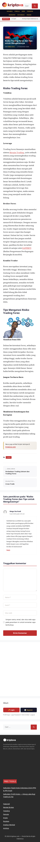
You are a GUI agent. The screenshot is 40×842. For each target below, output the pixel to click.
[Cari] (35, 6)
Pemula (17, 11)
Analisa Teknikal (9, 825)
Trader (29, 15)
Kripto (5, 818)
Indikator (12, 15)
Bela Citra (11, 47)
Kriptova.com (10, 447)
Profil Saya (6, 715)
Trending (30, 11)
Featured (6, 804)
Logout (32, 715)
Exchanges (21, 15)
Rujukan (6, 821)
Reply (8, 550)
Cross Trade (10, 484)
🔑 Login (11, 710)
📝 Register (28, 710)
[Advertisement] (20, 670)
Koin (23, 11)
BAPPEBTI (26, 248)
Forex (7, 37)
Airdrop (6, 828)
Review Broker (8, 807)
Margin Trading (16, 152)
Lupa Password (16, 715)
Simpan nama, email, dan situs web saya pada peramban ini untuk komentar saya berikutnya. (20, 622)
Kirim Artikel (25, 715)
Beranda (9, 11)
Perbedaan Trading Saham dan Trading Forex (17, 472)
